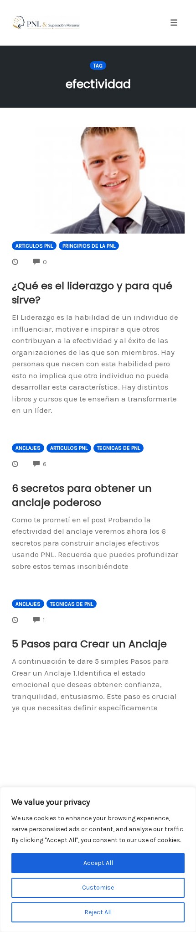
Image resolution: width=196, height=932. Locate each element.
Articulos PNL (34, 246)
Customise (98, 887)
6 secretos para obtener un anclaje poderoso (82, 495)
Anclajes (28, 448)
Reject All (98, 912)
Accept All (98, 863)
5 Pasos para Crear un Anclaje (89, 644)
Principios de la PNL (88, 246)
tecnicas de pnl (118, 448)
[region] (98, 859)
